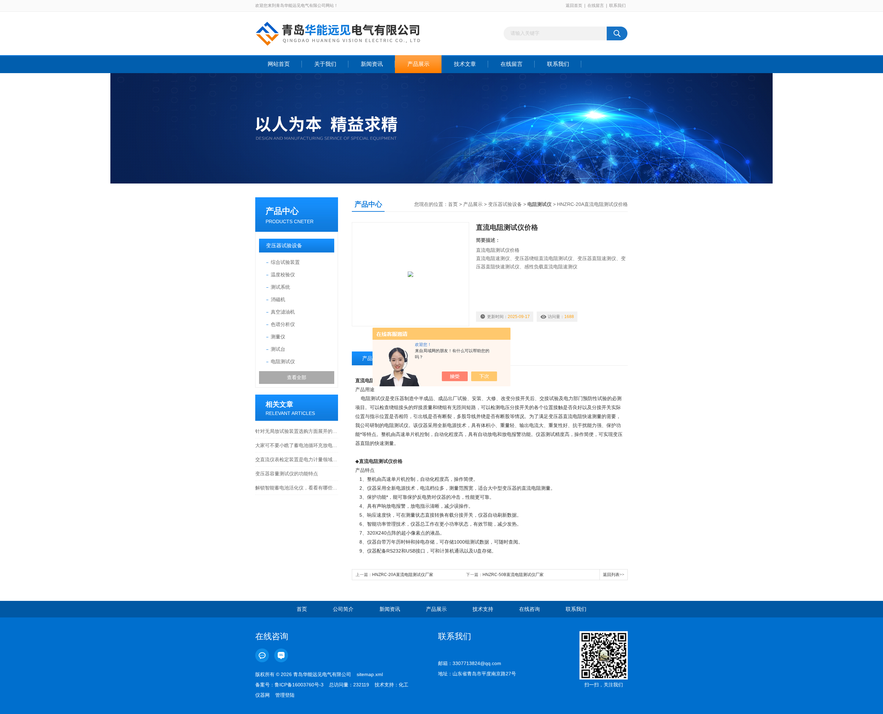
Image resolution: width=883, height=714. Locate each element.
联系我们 (617, 5)
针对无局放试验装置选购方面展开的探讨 (296, 431)
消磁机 (278, 299)
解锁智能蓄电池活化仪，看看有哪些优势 (296, 487)
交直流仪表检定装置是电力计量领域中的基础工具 (296, 459)
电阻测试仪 (283, 361)
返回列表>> (613, 574)
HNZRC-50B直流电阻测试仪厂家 (513, 574)
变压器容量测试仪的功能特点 (286, 473)
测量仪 (278, 336)
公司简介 (343, 609)
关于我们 (325, 64)
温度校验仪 (283, 274)
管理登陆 (285, 695)
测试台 (278, 349)
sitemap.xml (370, 674)
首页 (453, 204)
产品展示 (418, 64)
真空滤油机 (283, 312)
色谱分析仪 (283, 324)
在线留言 (595, 5)
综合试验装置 (285, 262)
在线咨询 (529, 609)
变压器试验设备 (284, 245)
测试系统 (280, 287)
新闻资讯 (372, 64)
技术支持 (483, 609)
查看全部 (296, 377)
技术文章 (465, 64)
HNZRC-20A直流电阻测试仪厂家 (402, 574)
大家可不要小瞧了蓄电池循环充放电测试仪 (296, 445)
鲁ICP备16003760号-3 (299, 684)
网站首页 (279, 64)
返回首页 (574, 5)
